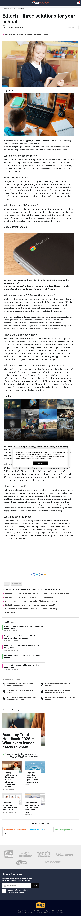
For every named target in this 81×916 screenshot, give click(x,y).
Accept (40, 463)
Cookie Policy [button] (55, 456)
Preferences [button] (47, 458)
